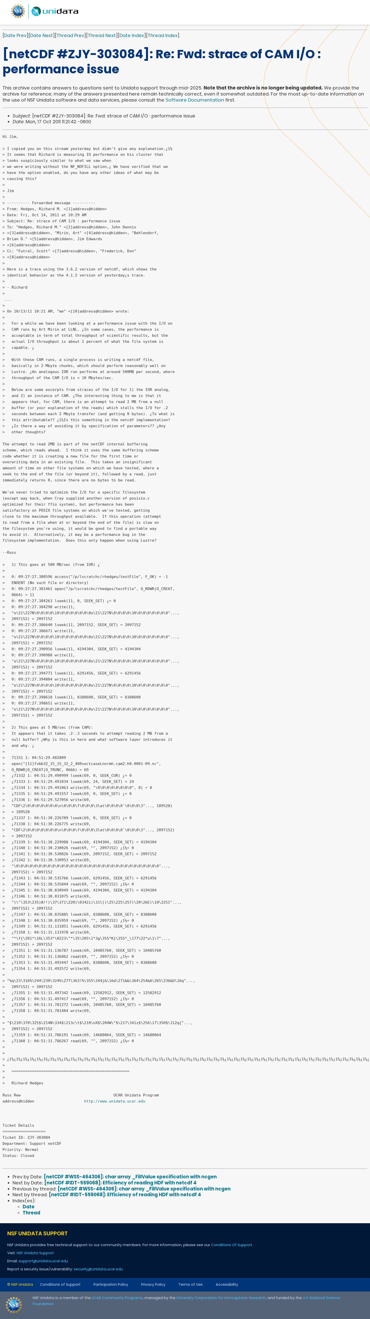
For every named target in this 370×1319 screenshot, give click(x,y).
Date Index (132, 35)
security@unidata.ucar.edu (98, 1269)
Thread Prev (70, 35)
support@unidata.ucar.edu (43, 1261)
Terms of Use (190, 1284)
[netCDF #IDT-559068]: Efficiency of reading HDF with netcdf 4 (120, 1183)
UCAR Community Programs (117, 1297)
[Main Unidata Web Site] (44, 18)
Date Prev (15, 35)
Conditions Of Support (231, 1244)
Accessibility (227, 1284)
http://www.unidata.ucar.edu (114, 1101)
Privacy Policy (153, 1284)
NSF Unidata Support (35, 1252)
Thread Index (162, 35)
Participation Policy (111, 1284)
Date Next (41, 35)
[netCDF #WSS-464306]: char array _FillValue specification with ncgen (130, 1177)
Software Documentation (195, 100)
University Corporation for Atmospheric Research (221, 1297)
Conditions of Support (60, 1284)
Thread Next (102, 35)
